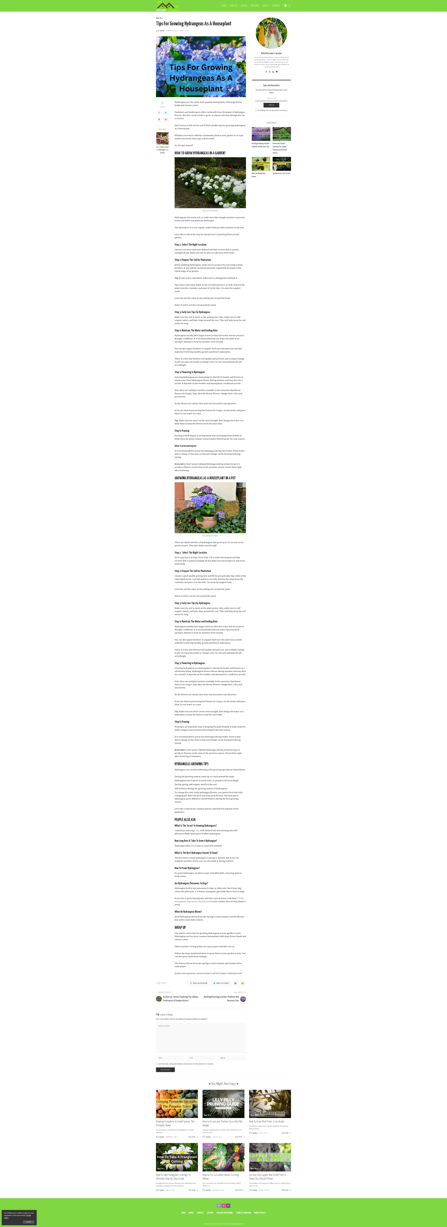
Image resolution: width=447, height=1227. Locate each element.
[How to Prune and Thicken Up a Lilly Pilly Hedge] (223, 1104)
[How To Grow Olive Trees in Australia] (270, 1104)
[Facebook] (159, 112)
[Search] (289, 6)
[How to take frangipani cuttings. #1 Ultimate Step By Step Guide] (177, 1157)
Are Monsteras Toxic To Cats (281, 173)
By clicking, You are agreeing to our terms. (272, 110)
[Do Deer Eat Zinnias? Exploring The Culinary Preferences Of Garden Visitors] (282, 134)
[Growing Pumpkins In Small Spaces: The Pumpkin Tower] (177, 1104)
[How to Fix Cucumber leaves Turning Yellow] (223, 1157)
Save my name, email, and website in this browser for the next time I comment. (185, 1064)
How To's (159, 18)
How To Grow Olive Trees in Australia (266, 1121)
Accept (29, 1222)
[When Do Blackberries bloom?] (261, 164)
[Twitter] (166, 112)
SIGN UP (271, 105)
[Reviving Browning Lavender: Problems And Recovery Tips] (261, 134)
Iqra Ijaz (162, 31)
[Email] (166, 119)
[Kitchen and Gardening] (167, 6)
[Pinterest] (159, 119)
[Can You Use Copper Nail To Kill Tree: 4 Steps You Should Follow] (270, 1157)
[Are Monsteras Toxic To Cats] (282, 164)
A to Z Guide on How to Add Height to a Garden (162, 150)
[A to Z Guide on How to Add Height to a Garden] (162, 138)
